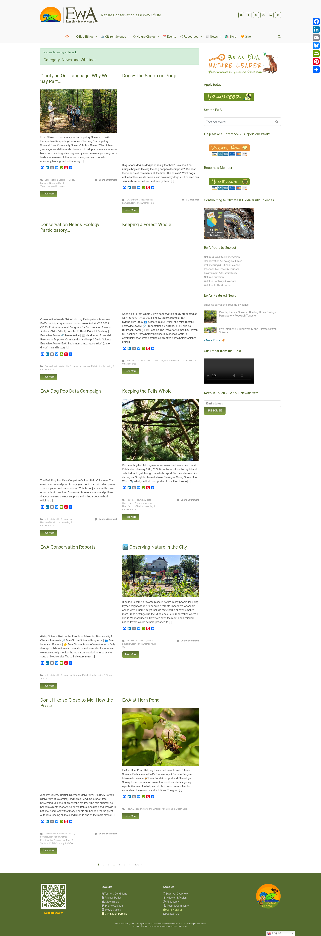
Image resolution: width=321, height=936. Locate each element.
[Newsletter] (241, 15)
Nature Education (134, 809)
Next (136, 864)
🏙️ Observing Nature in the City (154, 547)
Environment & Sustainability (140, 199)
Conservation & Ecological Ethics (59, 180)
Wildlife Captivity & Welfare (61, 843)
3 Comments (192, 199)
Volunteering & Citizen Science (54, 186)
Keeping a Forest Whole (146, 224)
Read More (49, 193)
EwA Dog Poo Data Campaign (70, 391)
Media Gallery (112, 909)
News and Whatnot (58, 183)
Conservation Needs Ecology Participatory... (69, 227)
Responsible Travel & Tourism (221, 269)
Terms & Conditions (115, 893)
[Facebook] (248, 15)
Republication (46, 840)
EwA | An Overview (176, 893)
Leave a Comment (108, 180)
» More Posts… (213, 340)
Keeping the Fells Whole (147, 391)
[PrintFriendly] (316, 53)
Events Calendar (114, 905)
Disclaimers (112, 901)
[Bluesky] (316, 45)
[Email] (316, 37)
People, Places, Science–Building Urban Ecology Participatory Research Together (247, 314)
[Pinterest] (278, 15)
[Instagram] (256, 15)
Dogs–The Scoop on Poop (149, 75)
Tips (152, 203)
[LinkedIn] (271, 15)
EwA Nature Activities (136, 640)
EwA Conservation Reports (68, 547)
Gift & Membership (115, 913)
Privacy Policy (112, 897)
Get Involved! (174, 909)
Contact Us (172, 913)
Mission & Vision (176, 897)
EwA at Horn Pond (141, 700)
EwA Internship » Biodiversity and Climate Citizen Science (248, 330)
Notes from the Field (131, 506)
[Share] (316, 70)
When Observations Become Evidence (226, 304)
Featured (44, 183)
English (276, 933)
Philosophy (173, 901)
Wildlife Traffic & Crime (217, 285)
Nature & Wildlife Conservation (67, 366)
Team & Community (177, 905)
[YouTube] (263, 15)
